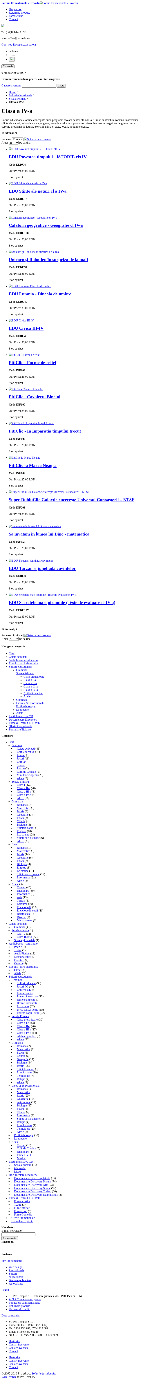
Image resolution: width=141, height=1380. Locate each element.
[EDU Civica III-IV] (21, 320)
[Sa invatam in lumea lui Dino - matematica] (35, 526)
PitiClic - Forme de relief (32, 362)
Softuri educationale (20, 95)
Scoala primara (20, 781)
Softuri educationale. (44, 1373)
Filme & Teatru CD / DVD (24, 1198)
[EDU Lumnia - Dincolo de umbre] (30, 286)
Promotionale (16, 1270)
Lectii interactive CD (21, 1161)
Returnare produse (19, 12)
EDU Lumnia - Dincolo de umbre (40, 294)
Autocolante (16, 1283)
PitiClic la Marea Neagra (33, 465)
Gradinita (17, 745)
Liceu (15, 844)
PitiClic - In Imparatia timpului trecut (45, 431)
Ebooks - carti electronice (23, 966)
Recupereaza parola (24, 44)
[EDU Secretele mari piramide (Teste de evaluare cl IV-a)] (43, 594)
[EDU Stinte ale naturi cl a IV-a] (28, 183)
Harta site (14, 1341)
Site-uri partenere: (11, 1260)
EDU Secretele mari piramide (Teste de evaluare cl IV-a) (62, 602)
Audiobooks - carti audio (23, 943)
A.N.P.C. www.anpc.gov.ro (25, 1299)
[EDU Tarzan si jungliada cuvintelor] (31, 560)
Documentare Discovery (23, 1174)
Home (12, 92)
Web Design (8, 1376)
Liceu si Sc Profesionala (25, 1085)
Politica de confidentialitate (24, 1302)
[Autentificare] (12, 59)
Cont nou (6, 44)
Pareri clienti (16, 15)
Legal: (5, 1289)
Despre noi (15, 9)
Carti (12, 742)
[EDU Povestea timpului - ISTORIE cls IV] (35, 149)
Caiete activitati (18, 923)
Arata (4, 142)
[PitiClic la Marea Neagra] (24, 457)
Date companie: (10, 1315)
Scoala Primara (17, 98)
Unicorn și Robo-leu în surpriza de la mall (48, 259)
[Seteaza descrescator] (37, 139)
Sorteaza (6, 139)
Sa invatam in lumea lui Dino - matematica (49, 534)
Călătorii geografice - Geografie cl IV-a (46, 225)
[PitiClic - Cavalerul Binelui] (26, 389)
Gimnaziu (17, 801)
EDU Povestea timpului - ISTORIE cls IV (48, 156)
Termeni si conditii (19, 1309)
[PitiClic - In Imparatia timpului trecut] (31, 423)
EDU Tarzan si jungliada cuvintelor (42, 568)
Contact (13, 19)
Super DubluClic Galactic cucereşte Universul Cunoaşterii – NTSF (71, 499)
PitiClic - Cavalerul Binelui (34, 396)
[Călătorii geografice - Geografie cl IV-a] (33, 217)
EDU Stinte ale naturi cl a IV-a (37, 191)
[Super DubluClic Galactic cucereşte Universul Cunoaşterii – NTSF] (49, 491)
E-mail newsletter (11, 1230)
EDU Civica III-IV (26, 328)
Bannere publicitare (20, 1280)
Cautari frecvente (19, 1344)
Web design (15, 1267)
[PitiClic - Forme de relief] (24, 354)
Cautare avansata (11, 85)
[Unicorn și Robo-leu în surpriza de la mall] (34, 251)
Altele (15, 884)
